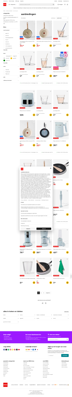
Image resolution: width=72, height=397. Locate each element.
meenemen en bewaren (57, 314)
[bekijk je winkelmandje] (67, 4)
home (4, 10)
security (26, 384)
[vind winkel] (67, 339)
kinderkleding (5, 364)
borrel (54, 318)
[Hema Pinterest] (14, 349)
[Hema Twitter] (6, 349)
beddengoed (5, 367)
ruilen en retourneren (8, 339)
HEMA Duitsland (64, 364)
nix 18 (53, 384)
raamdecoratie (5, 371)
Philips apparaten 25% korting (9, 20)
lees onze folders (26, 365)
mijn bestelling (6, 336)
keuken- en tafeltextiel (41, 314)
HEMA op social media (27, 368)
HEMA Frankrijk (64, 365)
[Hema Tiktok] (17, 349)
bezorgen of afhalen (8, 337)
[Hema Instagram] (10, 349)
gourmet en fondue (7, 321)
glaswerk (21, 318)
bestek (38, 318)
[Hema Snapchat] (12, 349)
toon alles (5, 49)
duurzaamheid (45, 365)
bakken (4, 318)
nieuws (24, 378)
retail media (45, 377)
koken (4, 314)
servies (21, 314)
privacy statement (14, 384)
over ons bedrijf (45, 362)
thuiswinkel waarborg (63, 384)
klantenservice (45, 371)
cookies (48, 384)
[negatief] (45, 303)
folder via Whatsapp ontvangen (28, 367)
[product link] (27, 30)
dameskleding (5, 362)
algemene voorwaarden (41, 384)
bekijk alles (66, 311)
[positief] (42, 303)
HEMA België (64, 362)
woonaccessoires (6, 368)
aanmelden (65, 355)
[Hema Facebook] (4, 349)
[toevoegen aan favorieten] (33, 52)
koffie (4, 375)
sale (4, 23)
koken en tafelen (9, 10)
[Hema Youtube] (19, 349)
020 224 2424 (28, 336)
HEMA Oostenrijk (64, 367)
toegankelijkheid (32, 384)
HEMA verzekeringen (27, 375)
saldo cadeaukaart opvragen (48, 374)
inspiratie (24, 377)
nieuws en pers (45, 367)
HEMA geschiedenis (46, 368)
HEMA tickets (25, 374)
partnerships (45, 375)
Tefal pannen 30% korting (8, 15)
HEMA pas (25, 364)
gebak (4, 374)
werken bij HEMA (46, 364)
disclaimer (21, 384)
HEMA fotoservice (26, 371)
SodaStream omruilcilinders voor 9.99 (10, 21)
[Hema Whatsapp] (8, 349)
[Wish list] (65, 4)
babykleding (5, 365)
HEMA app (25, 362)
